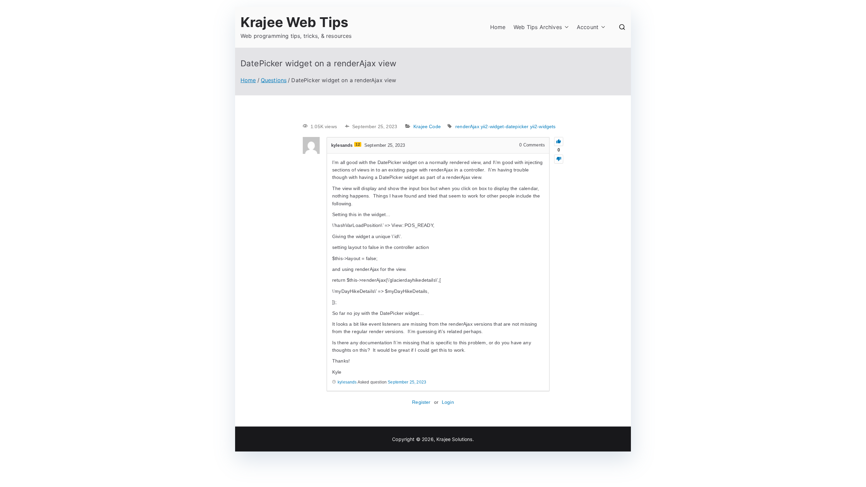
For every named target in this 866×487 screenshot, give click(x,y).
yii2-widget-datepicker (505, 126)
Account (587, 27)
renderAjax (467, 126)
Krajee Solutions (454, 439)
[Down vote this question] (558, 159)
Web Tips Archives (538, 27)
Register (421, 402)
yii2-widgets (543, 126)
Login (448, 402)
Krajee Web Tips (294, 22)
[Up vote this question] (558, 141)
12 (358, 144)
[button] (565, 27)
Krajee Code (427, 126)
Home (498, 27)
